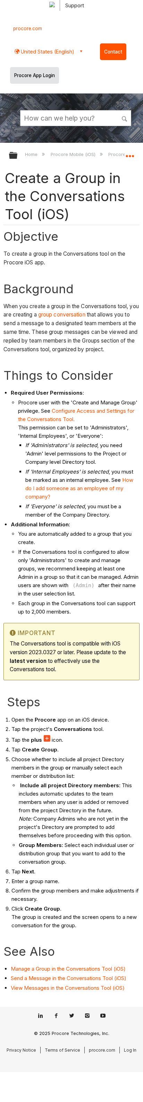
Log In (130, 1050)
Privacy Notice (21, 1050)
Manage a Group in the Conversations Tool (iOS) (68, 968)
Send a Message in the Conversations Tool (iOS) (68, 978)
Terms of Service (62, 1050)
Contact (113, 52)
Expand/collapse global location (130, 153)
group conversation (61, 314)
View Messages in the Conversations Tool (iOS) (68, 988)
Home (32, 154)
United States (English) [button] (46, 52)
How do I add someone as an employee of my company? (79, 488)
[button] (125, 117)
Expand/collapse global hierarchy (17, 156)
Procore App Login (34, 75)
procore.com (27, 28)
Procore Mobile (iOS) (73, 154)
